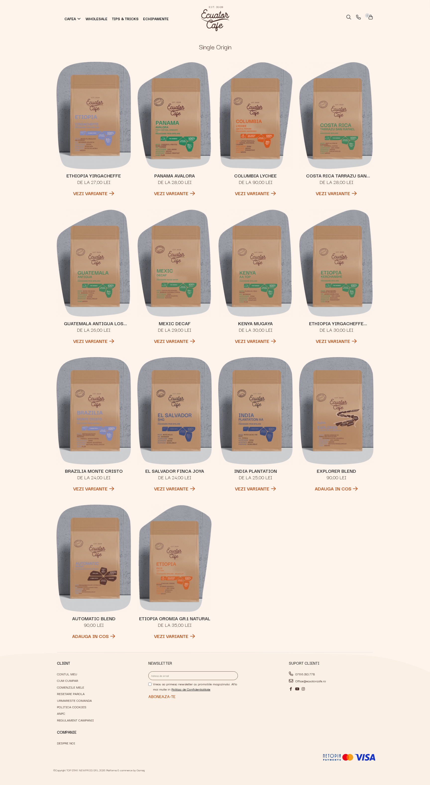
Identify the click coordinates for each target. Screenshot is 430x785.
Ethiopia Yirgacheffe (93, 175)
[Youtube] (297, 688)
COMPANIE (66, 732)
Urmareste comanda (74, 700)
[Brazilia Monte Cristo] (93, 411)
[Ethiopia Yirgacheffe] (93, 115)
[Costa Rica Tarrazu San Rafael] (336, 115)
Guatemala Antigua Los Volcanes (93, 323)
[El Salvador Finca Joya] (174, 411)
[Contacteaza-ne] (357, 17)
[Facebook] (291, 688)
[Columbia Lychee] (255, 115)
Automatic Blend (93, 618)
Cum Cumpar (67, 680)
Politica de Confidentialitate (190, 689)
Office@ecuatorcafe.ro (310, 680)
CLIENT (63, 663)
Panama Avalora (174, 175)
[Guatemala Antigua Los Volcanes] (93, 263)
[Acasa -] (215, 18)
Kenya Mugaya (255, 323)
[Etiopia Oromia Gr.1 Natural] (174, 558)
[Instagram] (303, 688)
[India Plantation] (255, 411)
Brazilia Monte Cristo (94, 470)
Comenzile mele (70, 687)
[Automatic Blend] (93, 558)
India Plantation (255, 470)
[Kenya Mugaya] (255, 263)
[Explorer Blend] (336, 411)
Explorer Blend (336, 470)
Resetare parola (71, 693)
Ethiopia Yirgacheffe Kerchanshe (336, 323)
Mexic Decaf (175, 323)
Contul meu (67, 673)
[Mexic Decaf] (174, 263)
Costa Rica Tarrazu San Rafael (336, 175)
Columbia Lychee (255, 175)
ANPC (61, 713)
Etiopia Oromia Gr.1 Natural (174, 618)
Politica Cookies (71, 706)
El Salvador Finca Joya (174, 470)
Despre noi (66, 742)
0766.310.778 (304, 673)
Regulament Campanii (75, 719)
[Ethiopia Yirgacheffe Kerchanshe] (336, 263)
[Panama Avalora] (174, 115)
